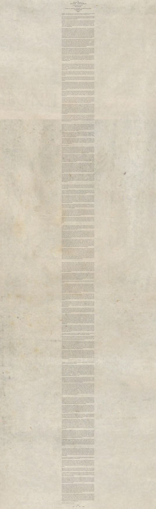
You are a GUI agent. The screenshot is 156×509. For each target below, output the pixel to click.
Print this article (78, 10)
